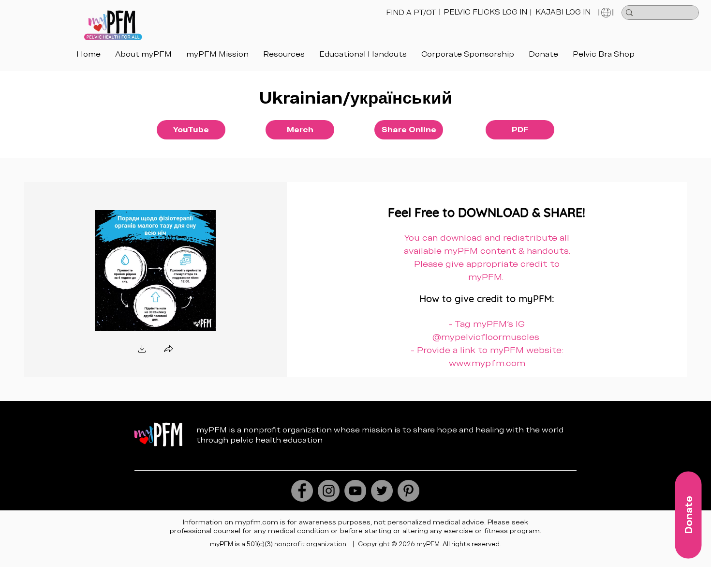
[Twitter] (382, 491)
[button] (363, 54)
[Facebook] (302, 491)
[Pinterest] (408, 491)
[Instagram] (329, 491)
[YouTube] (355, 491)
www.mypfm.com (487, 362)
